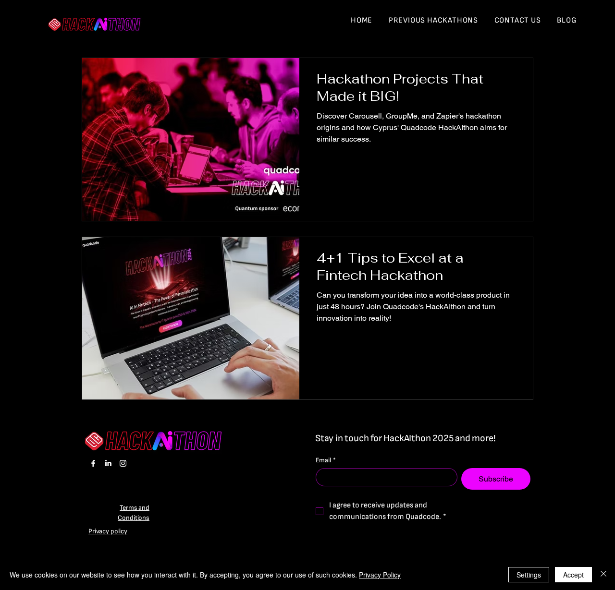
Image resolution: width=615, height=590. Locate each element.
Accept (573, 574)
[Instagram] (123, 463)
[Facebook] (93, 463)
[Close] (603, 574)
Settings (529, 574)
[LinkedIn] (108, 463)
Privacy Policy (380, 574)
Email (326, 460)
